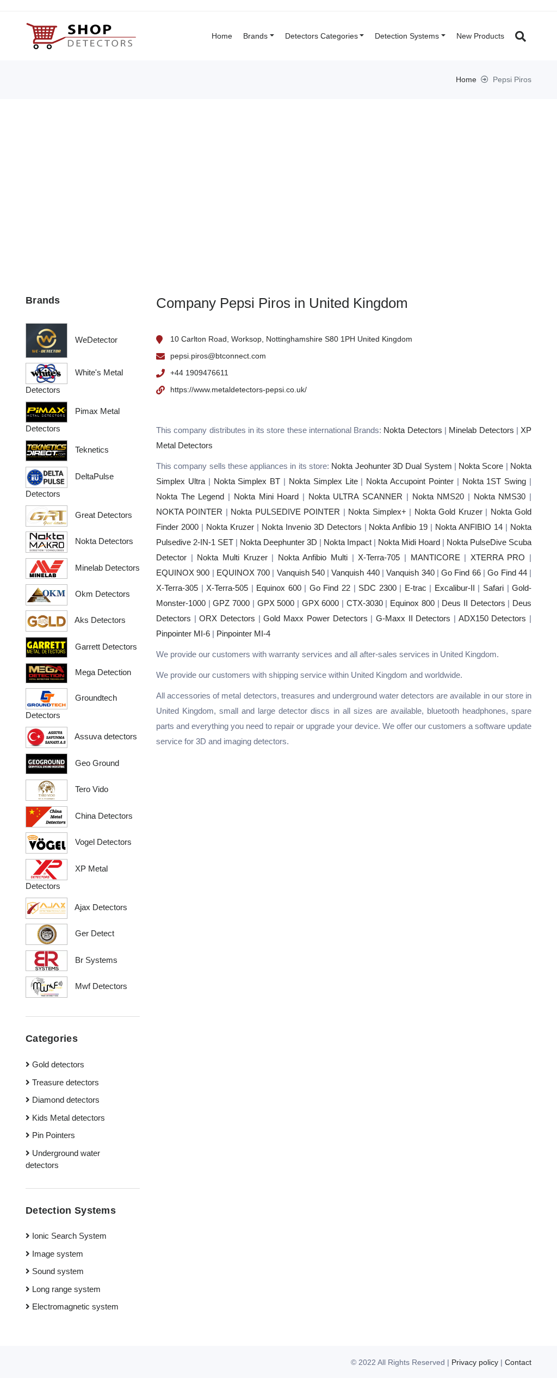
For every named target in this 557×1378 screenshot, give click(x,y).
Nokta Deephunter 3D (278, 542)
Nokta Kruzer (230, 527)
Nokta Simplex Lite (323, 481)
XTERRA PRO (498, 557)
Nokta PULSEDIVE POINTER (285, 511)
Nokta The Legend (190, 496)
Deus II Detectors (473, 603)
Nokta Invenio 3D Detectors (312, 527)
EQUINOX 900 (182, 572)
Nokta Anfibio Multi (313, 557)
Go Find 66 (461, 572)
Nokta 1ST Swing (494, 481)
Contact (518, 1362)
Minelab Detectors (481, 430)
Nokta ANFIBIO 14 (469, 527)
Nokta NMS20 (438, 496)
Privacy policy (474, 1362)
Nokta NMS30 (500, 496)
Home (222, 36)
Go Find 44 (507, 572)
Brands (255, 36)
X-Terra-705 (379, 557)
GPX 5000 (276, 603)
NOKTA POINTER (189, 511)
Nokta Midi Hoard (409, 542)
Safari (493, 587)
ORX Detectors (227, 618)
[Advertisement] (278, 180)
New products (480, 36)
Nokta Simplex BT (247, 481)
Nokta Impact (348, 542)
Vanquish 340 (410, 572)
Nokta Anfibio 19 (398, 527)
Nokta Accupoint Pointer (410, 481)
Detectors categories (321, 36)
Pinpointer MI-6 (183, 633)
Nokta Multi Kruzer (232, 557)
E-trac (415, 587)
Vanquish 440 (355, 572)
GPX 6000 (320, 603)
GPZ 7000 (231, 603)
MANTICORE (435, 557)
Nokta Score (481, 466)
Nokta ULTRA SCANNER (355, 496)
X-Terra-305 (177, 587)
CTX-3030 (364, 603)
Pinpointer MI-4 (243, 633)
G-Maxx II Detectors (413, 618)
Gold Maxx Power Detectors (315, 618)
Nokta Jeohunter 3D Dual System (391, 466)
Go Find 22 (330, 587)
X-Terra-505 (227, 587)
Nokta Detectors (412, 430)
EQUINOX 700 (243, 572)
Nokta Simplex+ (377, 511)
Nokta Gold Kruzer (448, 511)
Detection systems (407, 36)
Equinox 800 (412, 603)
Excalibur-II (455, 587)
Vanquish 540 (301, 572)
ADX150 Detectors (493, 618)
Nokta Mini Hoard (266, 496)
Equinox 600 (278, 587)
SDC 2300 (377, 587)
